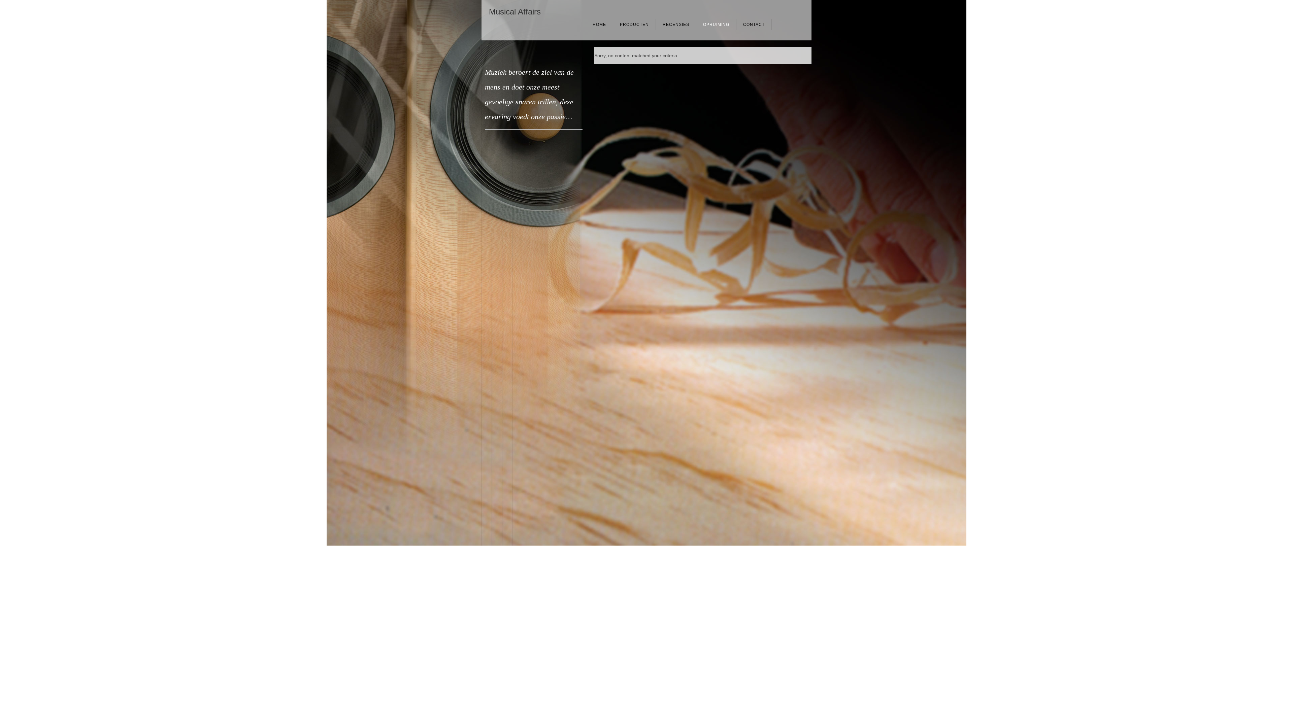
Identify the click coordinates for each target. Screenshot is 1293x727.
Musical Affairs (515, 11)
